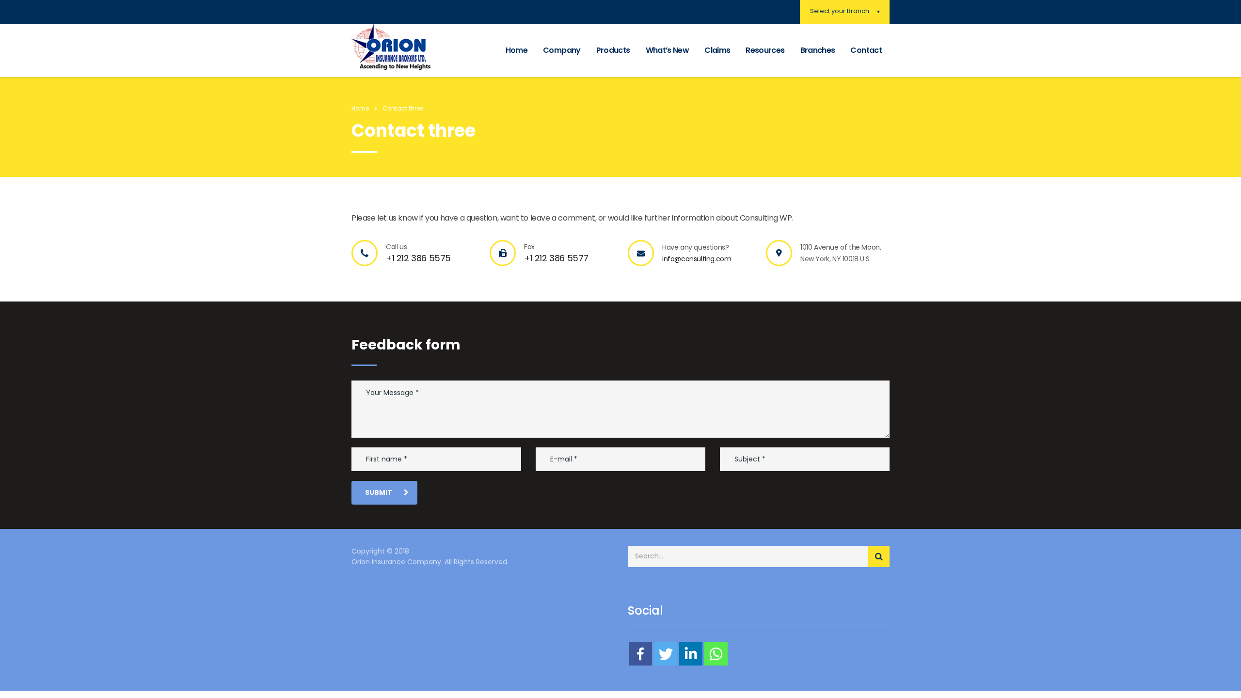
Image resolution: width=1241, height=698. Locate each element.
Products (613, 50)
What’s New (667, 50)
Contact (866, 50)
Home (516, 50)
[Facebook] (640, 654)
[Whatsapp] (716, 654)
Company (562, 50)
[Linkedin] (690, 654)
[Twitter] (665, 654)
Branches (817, 50)
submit (378, 492)
